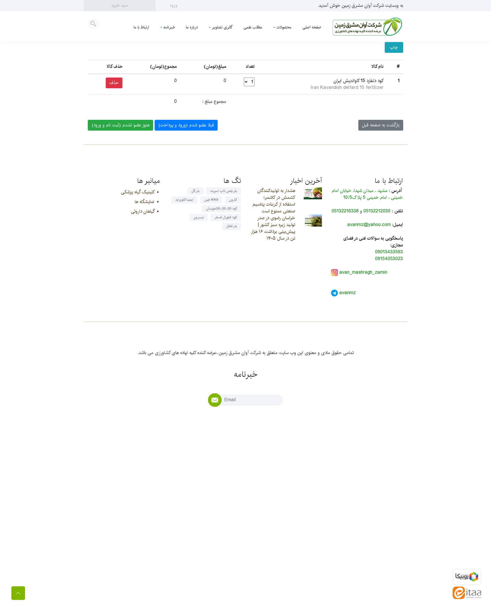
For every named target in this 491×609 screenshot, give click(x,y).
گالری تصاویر (222, 27)
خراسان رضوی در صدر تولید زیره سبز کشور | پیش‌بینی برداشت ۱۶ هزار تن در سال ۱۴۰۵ (273, 228)
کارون (233, 199)
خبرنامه (169, 27)
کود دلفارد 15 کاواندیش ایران (359, 81)
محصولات (284, 27)
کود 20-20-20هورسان (221, 208)
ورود (173, 5)
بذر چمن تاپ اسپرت (223, 191)
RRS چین (211, 199)
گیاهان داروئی (142, 211)
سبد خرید (119, 5)
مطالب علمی (253, 27)
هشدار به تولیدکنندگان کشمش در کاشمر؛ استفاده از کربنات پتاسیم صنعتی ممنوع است (274, 201)
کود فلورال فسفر (226, 217)
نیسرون (199, 217)
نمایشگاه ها (144, 202)
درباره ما (192, 27)
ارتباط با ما (141, 27)
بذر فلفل (231, 226)
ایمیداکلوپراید (184, 199)
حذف (114, 83)
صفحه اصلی (311, 27)
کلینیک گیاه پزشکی (137, 192)
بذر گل (195, 191)
